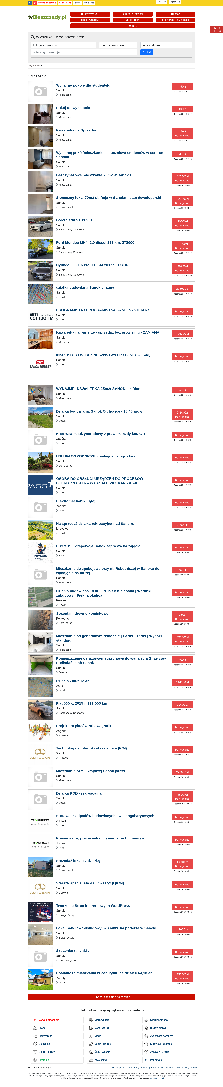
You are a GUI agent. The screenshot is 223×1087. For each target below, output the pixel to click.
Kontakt (194, 1067)
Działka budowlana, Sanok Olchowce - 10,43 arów (99, 411)
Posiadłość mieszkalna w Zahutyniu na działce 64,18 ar (104, 973)
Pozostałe (155, 1059)
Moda (97, 1035)
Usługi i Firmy (46, 1051)
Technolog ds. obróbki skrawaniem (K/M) (91, 748)
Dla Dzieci (44, 1043)
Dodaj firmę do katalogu (140, 1067)
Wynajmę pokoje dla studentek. (83, 85)
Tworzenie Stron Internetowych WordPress (93, 906)
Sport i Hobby (102, 1043)
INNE (134, 26)
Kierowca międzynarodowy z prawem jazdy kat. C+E (101, 434)
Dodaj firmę (65, 3)
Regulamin (158, 1067)
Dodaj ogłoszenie (48, 3)
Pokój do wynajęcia (73, 108)
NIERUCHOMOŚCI (134, 14)
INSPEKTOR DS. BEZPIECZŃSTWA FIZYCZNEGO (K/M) (103, 355)
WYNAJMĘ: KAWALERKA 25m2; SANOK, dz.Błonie (100, 389)
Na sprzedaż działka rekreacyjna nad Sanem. (95, 524)
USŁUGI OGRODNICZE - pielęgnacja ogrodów (95, 456)
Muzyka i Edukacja (161, 1043)
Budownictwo (158, 1027)
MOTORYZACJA (91, 14)
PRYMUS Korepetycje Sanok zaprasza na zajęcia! (99, 546)
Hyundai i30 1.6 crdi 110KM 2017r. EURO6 (92, 265)
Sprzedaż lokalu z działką (78, 861)
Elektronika (45, 1035)
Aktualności (89, 3)
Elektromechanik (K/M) (75, 501)
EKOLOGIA (133, 20)
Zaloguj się (161, 2)
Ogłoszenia (34, 65)
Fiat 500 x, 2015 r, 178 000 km (81, 703)
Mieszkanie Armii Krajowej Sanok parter (90, 771)
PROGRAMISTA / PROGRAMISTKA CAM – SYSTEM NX (103, 310)
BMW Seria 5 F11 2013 (75, 220)
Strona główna (119, 1067)
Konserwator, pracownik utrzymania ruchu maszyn (100, 838)
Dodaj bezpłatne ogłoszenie (112, 996)
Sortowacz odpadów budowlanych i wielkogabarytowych (105, 816)
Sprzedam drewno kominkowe (82, 613)
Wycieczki (100, 1059)
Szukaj (147, 52)
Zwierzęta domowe (161, 1035)
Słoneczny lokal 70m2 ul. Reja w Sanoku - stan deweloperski (108, 198)
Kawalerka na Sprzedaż (76, 130)
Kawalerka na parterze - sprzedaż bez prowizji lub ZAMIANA (107, 332)
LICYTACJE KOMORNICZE (176, 20)
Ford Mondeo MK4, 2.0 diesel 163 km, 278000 (95, 243)
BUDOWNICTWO (91, 20)
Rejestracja (175, 2)
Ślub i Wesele (102, 1051)
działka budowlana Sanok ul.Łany (85, 287)
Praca (42, 1027)
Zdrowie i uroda (159, 1051)
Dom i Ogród (102, 1027)
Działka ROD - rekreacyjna (79, 793)
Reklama (77, 3)
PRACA (176, 14)
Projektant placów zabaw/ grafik (83, 726)
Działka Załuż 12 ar (72, 681)
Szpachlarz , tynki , (72, 951)
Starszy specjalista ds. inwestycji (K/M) (90, 883)
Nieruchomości (159, 1019)
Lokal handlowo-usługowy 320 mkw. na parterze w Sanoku (106, 928)
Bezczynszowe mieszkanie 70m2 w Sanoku (93, 175)
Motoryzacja (101, 1019)
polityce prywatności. (157, 1078)
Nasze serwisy (182, 1067)
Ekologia (43, 1059)
